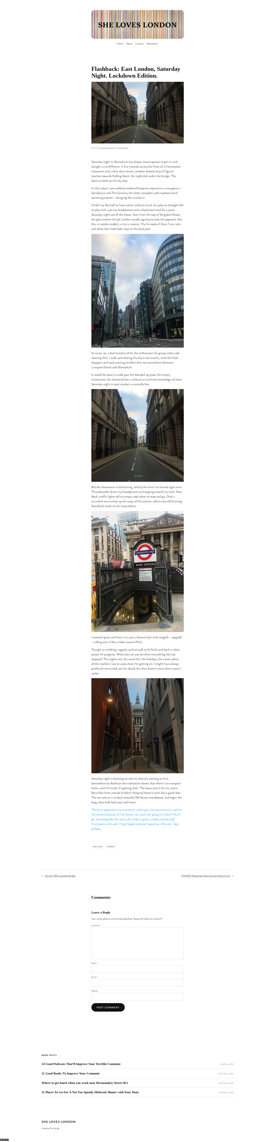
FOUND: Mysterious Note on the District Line (205, 875)
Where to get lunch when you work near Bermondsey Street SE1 (85, 1083)
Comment (96, 925)
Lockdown (111, 846)
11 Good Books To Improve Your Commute (71, 1073)
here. (98, 828)
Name (94, 963)
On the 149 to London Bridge (60, 875)
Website (94, 990)
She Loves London (137, 24)
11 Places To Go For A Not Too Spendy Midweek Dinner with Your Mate (90, 1092)
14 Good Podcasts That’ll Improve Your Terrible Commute (81, 1064)
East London (98, 846)
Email (94, 977)
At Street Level (122, 147)
